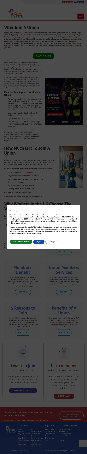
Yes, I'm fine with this (21, 242)
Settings (52, 242)
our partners (19, 215)
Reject (39, 242)
